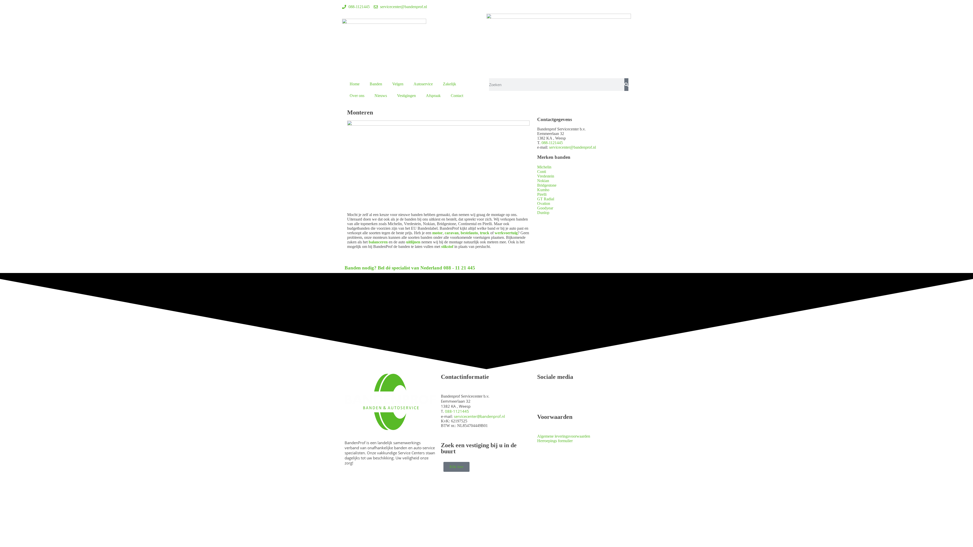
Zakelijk (449, 84)
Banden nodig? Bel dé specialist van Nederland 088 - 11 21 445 (410, 267)
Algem (542, 436)
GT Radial (545, 199)
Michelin (544, 167)
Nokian (543, 181)
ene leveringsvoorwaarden (569, 436)
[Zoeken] (626, 84)
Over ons (357, 95)
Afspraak (433, 95)
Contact (457, 95)
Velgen (397, 84)
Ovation (543, 203)
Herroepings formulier (555, 441)
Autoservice (423, 84)
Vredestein (545, 176)
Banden (376, 84)
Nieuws (381, 95)
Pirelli (542, 194)
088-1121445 (552, 143)
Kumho (543, 190)
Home (355, 84)
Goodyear (545, 208)
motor (437, 233)
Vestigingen (406, 95)
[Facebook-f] (492, 6)
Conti (541, 171)
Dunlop (543, 212)
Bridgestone (546, 185)
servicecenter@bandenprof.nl (572, 147)
